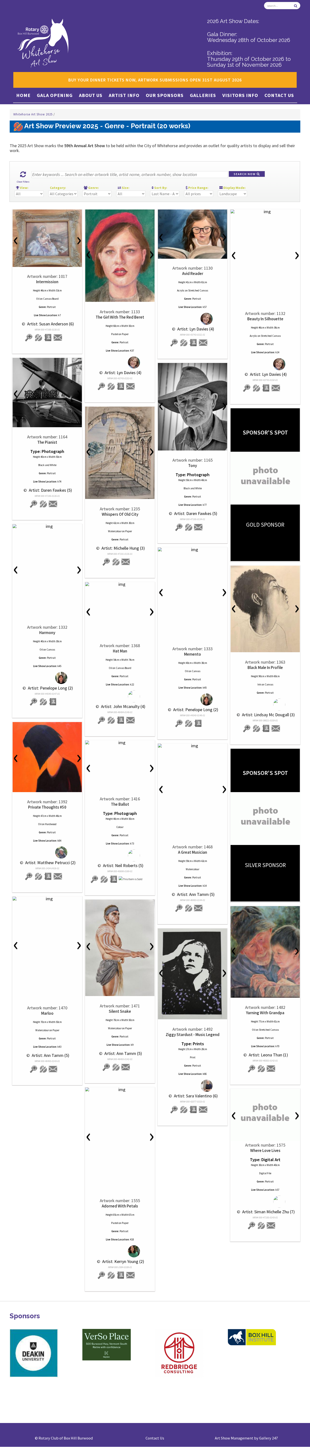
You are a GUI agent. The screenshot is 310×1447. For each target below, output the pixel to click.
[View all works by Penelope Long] (47, 678)
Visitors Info (240, 95)
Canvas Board (51, 298)
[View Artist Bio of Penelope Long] (53, 702)
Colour (120, 827)
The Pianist (47, 442)
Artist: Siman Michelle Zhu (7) (268, 1211)
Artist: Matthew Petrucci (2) (50, 862)
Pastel (114, 334)
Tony (192, 465)
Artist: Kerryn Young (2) (122, 1261)
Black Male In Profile (265, 667)
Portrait (51, 307)
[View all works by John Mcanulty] (120, 696)
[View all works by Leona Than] (261, 1068)
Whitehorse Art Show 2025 (33, 114)
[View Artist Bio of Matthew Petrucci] (48, 876)
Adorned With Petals (120, 1206)
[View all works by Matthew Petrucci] (47, 852)
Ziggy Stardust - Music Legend (192, 1034)
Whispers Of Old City (120, 514)
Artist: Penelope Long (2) (50, 688)
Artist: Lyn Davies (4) (122, 372)
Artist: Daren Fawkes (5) (50, 490)
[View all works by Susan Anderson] (38, 337)
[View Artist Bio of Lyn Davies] (121, 386)
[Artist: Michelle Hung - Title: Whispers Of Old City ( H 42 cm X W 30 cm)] (120, 453)
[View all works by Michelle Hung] (116, 562)
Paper (125, 334)
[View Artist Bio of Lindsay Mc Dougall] (266, 728)
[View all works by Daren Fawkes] (43, 504)
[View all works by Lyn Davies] (120, 362)
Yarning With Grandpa (265, 1012)
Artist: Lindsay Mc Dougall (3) (268, 714)
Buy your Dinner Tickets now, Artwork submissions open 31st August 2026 (155, 80)
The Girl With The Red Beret (120, 317)
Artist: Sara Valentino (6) (195, 1096)
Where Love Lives (265, 1150)
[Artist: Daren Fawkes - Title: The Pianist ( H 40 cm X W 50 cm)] (47, 392)
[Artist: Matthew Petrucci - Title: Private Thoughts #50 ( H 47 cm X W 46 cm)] (47, 757)
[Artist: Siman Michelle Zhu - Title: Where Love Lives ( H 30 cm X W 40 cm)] (265, 1115)
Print (192, 1057)
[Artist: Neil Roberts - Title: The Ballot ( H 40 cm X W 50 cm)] (120, 742)
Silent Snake (120, 1011)
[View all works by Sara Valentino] (193, 1086)
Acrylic (181, 290)
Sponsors (25, 1316)
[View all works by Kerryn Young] (120, 1251)
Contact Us (279, 95)
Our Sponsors (165, 95)
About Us (90, 95)
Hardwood (50, 824)
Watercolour (115, 531)
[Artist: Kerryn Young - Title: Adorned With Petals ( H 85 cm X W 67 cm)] (120, 1089)
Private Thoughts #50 (47, 807)
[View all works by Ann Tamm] (189, 908)
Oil (37, 298)
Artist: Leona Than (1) (268, 1055)
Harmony (47, 632)
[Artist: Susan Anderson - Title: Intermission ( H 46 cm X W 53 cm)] (47, 238)
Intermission (47, 281)
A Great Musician (192, 852)
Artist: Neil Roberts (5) (122, 865)
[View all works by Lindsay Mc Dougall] (265, 704)
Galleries (203, 95)
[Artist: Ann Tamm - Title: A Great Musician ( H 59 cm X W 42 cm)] (192, 746)
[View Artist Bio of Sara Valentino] (193, 1109)
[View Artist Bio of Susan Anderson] (48, 337)
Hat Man (120, 651)
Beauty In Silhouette (265, 319)
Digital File (265, 1173)
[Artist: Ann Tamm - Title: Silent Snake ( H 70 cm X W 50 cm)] (120, 948)
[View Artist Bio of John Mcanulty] (121, 720)
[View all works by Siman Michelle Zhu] (265, 1202)
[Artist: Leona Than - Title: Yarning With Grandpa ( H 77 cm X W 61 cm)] (265, 952)
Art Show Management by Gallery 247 (246, 1438)
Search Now (245, 174)
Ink (259, 684)
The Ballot (120, 804)
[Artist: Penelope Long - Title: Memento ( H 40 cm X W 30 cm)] (192, 549)
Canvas (50, 649)
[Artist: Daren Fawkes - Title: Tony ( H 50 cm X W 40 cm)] (192, 406)
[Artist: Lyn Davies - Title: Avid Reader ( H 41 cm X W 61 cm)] (192, 234)
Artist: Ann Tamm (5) (195, 894)
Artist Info (124, 95)
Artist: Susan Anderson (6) (50, 324)
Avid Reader (192, 273)
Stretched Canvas (198, 290)
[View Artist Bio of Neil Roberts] (114, 879)
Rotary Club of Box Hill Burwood (66, 1438)
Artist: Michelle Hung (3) (123, 548)
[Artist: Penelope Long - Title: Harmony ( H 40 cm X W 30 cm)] (47, 526)
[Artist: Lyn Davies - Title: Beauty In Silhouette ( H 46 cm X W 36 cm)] (265, 211)
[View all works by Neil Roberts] (120, 855)
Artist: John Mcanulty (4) (122, 706)
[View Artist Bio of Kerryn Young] (121, 1275)
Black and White (47, 465)
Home (23, 95)
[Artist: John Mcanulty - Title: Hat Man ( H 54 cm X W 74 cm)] (120, 584)
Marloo (47, 1013)
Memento (192, 654)
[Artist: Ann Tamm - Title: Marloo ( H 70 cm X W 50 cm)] (47, 899)
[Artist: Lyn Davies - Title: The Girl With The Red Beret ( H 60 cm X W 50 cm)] (120, 255)
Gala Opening (55, 95)
